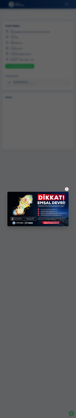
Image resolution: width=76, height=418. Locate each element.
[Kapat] (67, 189)
